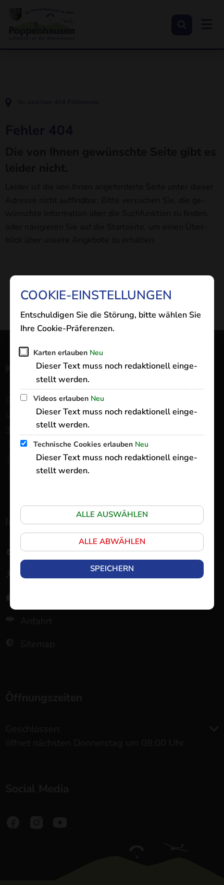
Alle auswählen (112, 514)
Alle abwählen (112, 541)
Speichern (112, 568)
